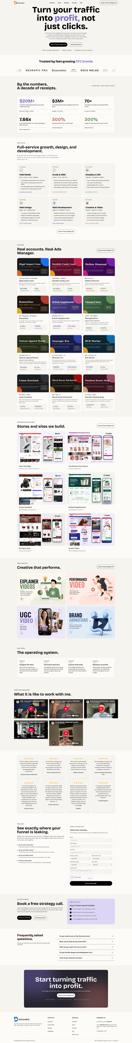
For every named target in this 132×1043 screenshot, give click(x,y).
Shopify (50, 1028)
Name (71, 837)
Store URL (72, 849)
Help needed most (96, 855)
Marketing (50, 1031)
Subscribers (95, 861)
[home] (31, 2)
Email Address (73, 843)
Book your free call (24, 918)
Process (74, 3)
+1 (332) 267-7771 (101, 1031)
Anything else (73, 868)
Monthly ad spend (74, 861)
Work (59, 3)
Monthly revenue (74, 855)
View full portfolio (76, 44)
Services (52, 3)
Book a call (75, 1034)
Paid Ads (50, 1021)
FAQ (81, 3)
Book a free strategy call (108, 3)
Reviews (66, 3)
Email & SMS (51, 1025)
